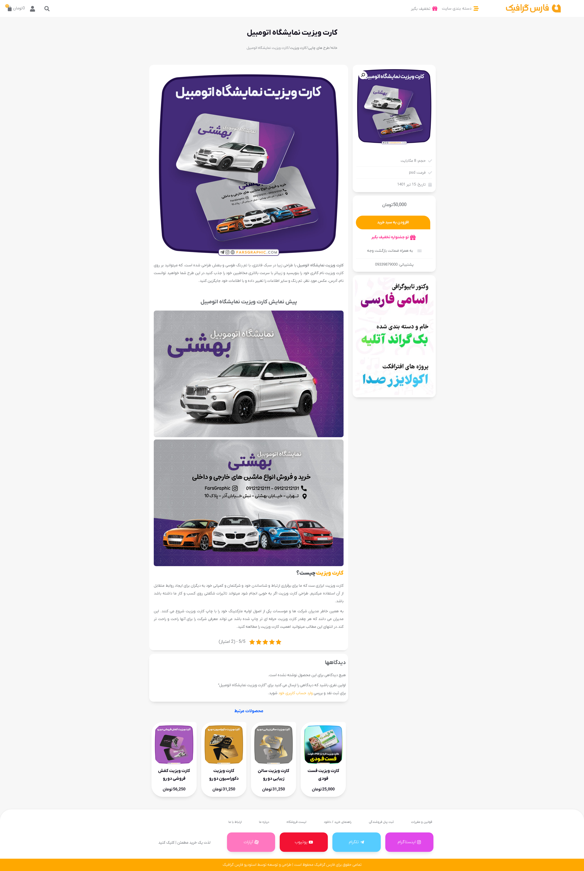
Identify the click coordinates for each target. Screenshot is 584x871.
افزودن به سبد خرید (393, 222)
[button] (47, 8)
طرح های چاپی (318, 48)
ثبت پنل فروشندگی (381, 822)
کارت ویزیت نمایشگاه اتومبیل (292, 33)
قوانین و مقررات (421, 822)
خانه (334, 48)
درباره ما (264, 822)
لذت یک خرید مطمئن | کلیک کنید (184, 842)
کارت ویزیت (298, 48)
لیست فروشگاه (296, 822)
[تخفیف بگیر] (434, 8)
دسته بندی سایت (457, 8)
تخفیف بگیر (420, 8)
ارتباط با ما (235, 822)
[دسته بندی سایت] (476, 8)
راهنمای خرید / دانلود (337, 822)
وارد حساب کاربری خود (295, 693)
